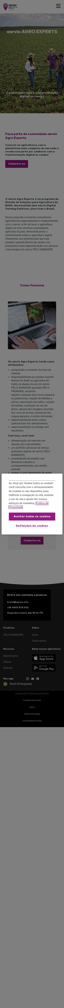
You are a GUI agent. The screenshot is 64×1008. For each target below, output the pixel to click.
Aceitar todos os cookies (32, 516)
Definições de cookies (32, 526)
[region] (32, 504)
